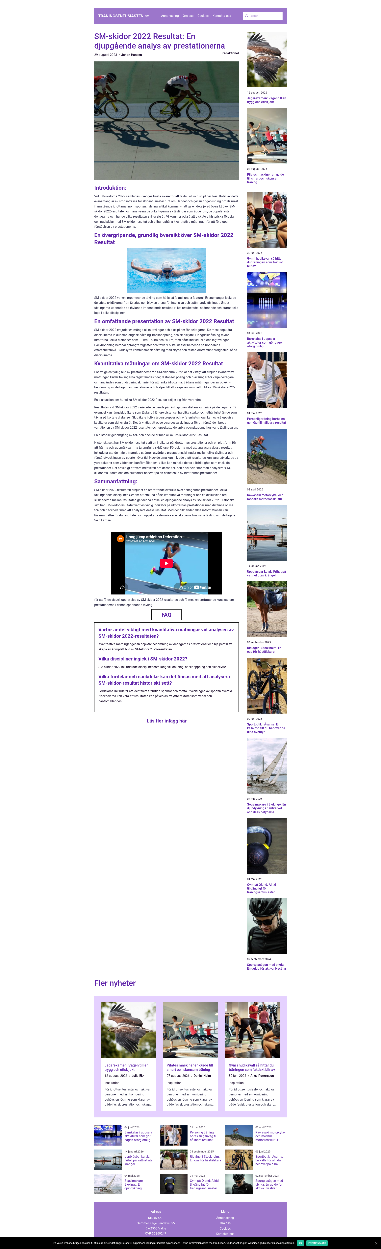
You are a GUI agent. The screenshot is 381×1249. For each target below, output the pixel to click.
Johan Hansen (131, 55)
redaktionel (230, 53)
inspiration (112, 1083)
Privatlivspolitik (317, 1243)
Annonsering (170, 16)
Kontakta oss (222, 16)
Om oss (188, 16)
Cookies (203, 16)
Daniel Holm (202, 1076)
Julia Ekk (138, 1076)
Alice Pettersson (262, 1076)
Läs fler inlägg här (167, 721)
